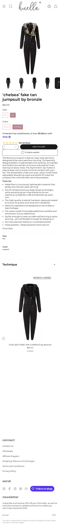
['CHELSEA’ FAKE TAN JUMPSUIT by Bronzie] (30, 312)
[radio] (5, 115)
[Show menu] (4, 6)
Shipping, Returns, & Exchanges (18, 461)
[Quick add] (3, 338)
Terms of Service (12, 523)
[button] (10, 6)
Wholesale (7, 451)
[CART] (55, 6)
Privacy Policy (9, 471)
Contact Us (7, 446)
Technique (9, 264)
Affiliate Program (10, 456)
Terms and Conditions (13, 466)
